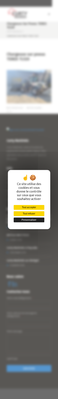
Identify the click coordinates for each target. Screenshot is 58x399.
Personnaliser (29, 220)
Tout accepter (29, 207)
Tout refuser (29, 213)
